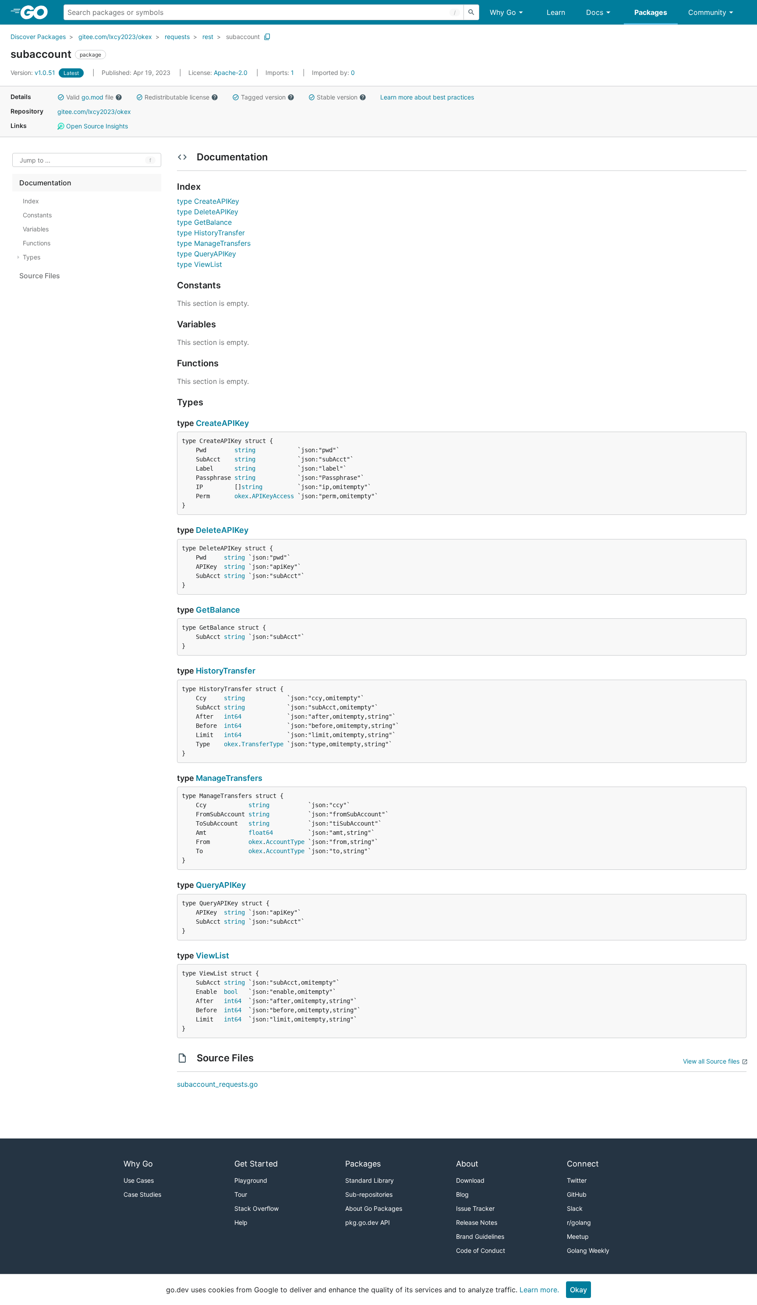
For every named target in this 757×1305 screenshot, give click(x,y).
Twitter (577, 1180)
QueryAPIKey (221, 885)
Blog (462, 1194)
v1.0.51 (34, 72)
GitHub (577, 1194)
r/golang (579, 1222)
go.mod (92, 97)
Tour (240, 1194)
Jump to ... (35, 160)
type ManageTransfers (214, 243)
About (467, 1163)
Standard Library (369, 1180)
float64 (260, 832)
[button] (60, 97)
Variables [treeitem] (36, 229)
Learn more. (539, 1289)
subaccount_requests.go (217, 1084)
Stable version (337, 97)
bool (231, 991)
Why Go (503, 12)
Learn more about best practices (427, 97)
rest (207, 36)
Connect (583, 1163)
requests (177, 36)
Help (241, 1222)
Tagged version (263, 97)
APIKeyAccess (273, 496)
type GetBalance (204, 222)
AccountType (285, 841)
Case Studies (142, 1194)
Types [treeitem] (31, 257)
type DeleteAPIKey (207, 211)
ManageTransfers (229, 778)
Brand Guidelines (480, 1236)
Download (470, 1180)
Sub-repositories (369, 1194)
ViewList (212, 955)
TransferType (262, 744)
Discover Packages (38, 36)
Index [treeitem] (31, 201)
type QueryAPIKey (206, 253)
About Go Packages (373, 1208)
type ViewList (199, 264)
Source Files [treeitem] (39, 275)
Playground (250, 1180)
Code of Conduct (480, 1250)
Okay (578, 1289)
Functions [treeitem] (36, 243)
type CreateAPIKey (208, 201)
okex (241, 496)
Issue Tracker (475, 1208)
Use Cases (139, 1180)
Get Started (256, 1163)
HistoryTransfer (225, 670)
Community (707, 12)
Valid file (89, 97)
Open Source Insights (96, 126)
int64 (232, 716)
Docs (594, 12)
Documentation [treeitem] (45, 182)
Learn (556, 12)
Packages (650, 12)
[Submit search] (471, 12)
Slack (575, 1208)
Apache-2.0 (231, 72)
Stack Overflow (256, 1208)
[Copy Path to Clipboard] (267, 37)
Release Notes (476, 1222)
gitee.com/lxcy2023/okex (115, 36)
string (244, 450)
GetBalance (218, 609)
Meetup (578, 1236)
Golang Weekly (588, 1250)
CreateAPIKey (222, 423)
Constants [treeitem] (37, 215)
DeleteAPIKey (222, 530)
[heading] (37, 12)
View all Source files (711, 1061)
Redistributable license (177, 97)
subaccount (243, 36)
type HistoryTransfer (211, 232)
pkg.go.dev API (367, 1222)
